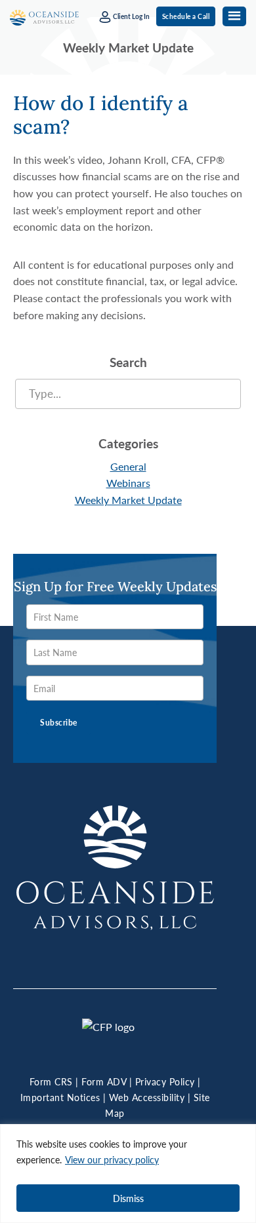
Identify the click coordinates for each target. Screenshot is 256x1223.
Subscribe (58, 722)
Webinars (128, 482)
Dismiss (128, 1198)
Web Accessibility (147, 1097)
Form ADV (103, 1081)
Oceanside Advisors (44, 19)
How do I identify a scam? (100, 114)
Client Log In (131, 16)
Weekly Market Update (128, 499)
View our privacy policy (112, 1159)
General (128, 466)
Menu (234, 16)
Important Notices (60, 1097)
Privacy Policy (165, 1081)
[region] (128, 1173)
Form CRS (51, 1081)
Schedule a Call (186, 16)
